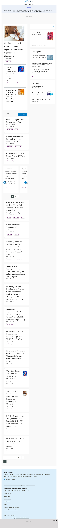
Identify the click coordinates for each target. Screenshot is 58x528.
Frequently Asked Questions (11, 510)
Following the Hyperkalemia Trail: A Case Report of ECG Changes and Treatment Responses (39, 56)
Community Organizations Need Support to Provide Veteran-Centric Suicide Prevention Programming (27, 172)
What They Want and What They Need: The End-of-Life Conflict (10, 182)
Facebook (7, 479)
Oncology (9, 217)
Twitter (13, 479)
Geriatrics (9, 343)
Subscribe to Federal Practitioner (29, 476)
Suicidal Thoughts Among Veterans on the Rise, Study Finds (15, 122)
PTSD (16, 129)
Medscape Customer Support (11, 507)
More (6, 187)
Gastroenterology (10, 105)
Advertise (6, 474)
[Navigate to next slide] (25, 182)
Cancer (22, 217)
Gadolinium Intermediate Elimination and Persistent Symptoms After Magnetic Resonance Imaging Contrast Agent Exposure (42, 63)
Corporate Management (21, 474)
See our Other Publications (22, 518)
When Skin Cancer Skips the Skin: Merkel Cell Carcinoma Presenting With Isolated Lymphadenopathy (15, 207)
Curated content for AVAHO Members (40, 26)
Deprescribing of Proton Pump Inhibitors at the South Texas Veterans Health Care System (27, 182)
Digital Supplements (15, 490)
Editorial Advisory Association (34, 474)
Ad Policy (6, 504)
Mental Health (10, 129)
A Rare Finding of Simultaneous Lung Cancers (13, 227)
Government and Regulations (18, 485)
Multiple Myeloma (10, 259)
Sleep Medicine (18, 146)
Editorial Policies (46, 474)
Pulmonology (9, 146)
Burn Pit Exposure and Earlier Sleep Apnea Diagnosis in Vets (14, 139)
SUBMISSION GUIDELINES (38, 45)
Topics (23, 114)
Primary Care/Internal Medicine (13, 82)
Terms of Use (7, 496)
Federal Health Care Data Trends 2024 (41, 99)
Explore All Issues (36, 36)
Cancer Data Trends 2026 (38, 86)
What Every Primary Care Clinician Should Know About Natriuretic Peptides (11, 172)
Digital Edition (7, 490)
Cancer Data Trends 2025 (38, 93)
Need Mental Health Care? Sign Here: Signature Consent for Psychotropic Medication (13, 49)
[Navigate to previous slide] (4, 182)
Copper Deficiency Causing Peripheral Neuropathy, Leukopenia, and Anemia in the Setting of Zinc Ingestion (15, 271)
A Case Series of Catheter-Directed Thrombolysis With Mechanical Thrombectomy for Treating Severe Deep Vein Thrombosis (41, 70)
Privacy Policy (7, 493)
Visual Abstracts (25, 490)
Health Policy (8, 61)
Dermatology (16, 217)
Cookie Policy (7, 501)
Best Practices (7, 485)
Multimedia (6, 476)
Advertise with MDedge (9, 515)
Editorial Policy (7, 499)
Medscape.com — (38, 10)
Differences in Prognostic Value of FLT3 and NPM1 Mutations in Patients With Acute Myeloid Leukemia (27, 177)
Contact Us (11, 474)
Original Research (30, 485)
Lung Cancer (9, 234)
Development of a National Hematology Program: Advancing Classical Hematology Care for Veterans (10, 177)
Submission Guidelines (14, 476)
